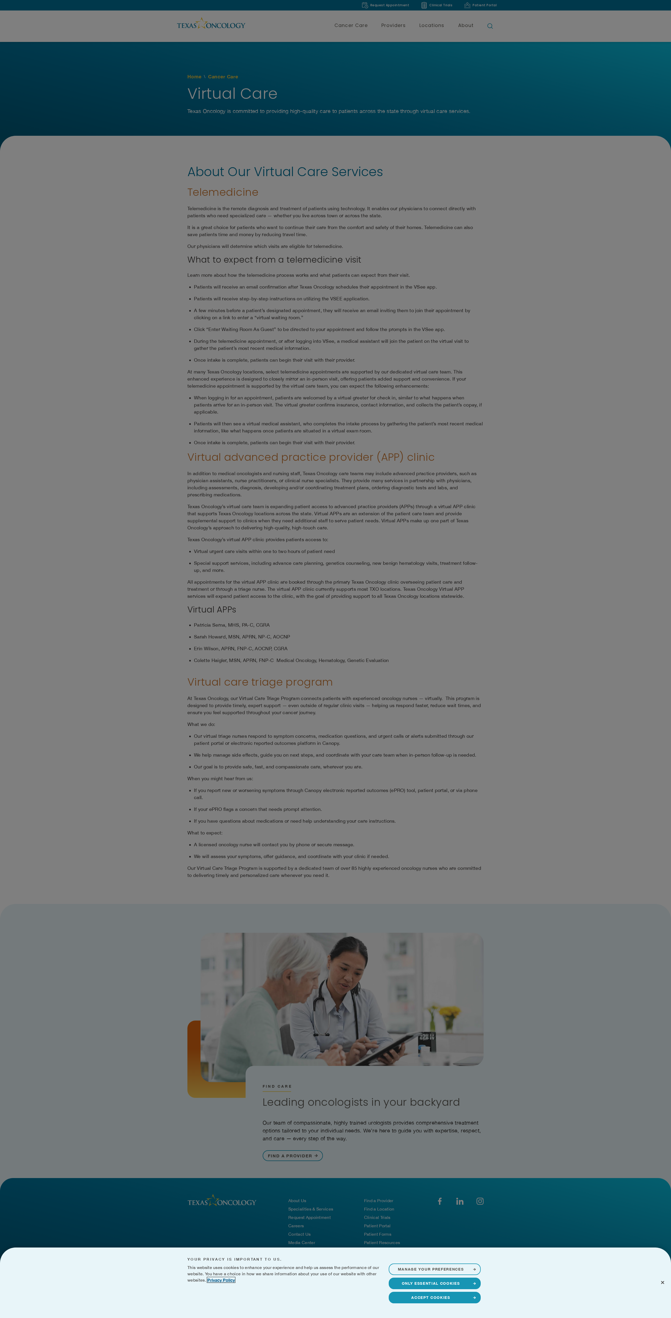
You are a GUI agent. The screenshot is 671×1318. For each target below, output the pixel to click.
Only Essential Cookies (431, 1283)
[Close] (662, 1282)
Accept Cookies (430, 1297)
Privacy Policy (221, 1279)
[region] (335, 1283)
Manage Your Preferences (431, 1269)
